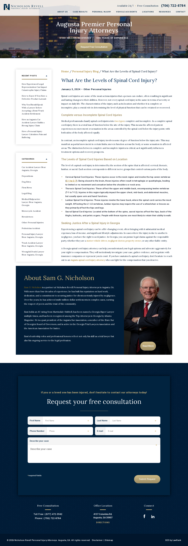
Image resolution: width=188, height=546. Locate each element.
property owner (133, 240)
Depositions (27, 176)
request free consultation (94, 47)
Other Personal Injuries (97, 89)
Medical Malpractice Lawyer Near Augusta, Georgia (32, 202)
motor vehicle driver (97, 240)
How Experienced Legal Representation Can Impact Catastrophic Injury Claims (34, 87)
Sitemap (109, 540)
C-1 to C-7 (71, 181)
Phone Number (38, 431)
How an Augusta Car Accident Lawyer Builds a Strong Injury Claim (33, 122)
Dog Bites (26, 182)
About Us (62, 12)
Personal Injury (101, 12)
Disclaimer (97, 540)
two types (119, 121)
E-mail (101, 431)
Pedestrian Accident (31, 228)
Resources (165, 12)
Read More (148, 346)
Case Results (80, 12)
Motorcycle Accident (31, 211)
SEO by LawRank (173, 540)
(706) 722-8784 (173, 6)
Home (65, 71)
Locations (148, 12)
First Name (36, 421)
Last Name (103, 421)
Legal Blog (27, 193)
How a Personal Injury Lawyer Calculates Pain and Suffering (34, 134)
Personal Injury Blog (85, 71)
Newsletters (27, 217)
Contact (181, 12)
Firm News (27, 187)
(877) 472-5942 (53, 514)
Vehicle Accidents (126, 12)
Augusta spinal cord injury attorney (88, 260)
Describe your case (93, 442)
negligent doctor (116, 240)
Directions (103, 522)
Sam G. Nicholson (33, 287)
